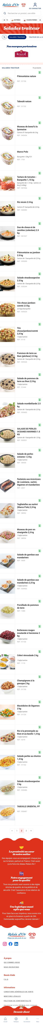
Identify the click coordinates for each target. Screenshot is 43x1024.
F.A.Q (6, 979)
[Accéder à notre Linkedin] (16, 944)
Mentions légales (12, 996)
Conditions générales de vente (18, 992)
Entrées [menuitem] (17, 20)
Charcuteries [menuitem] (32, 20)
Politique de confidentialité (17, 1001)
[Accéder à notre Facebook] (10, 944)
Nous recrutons (11, 967)
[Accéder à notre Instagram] (5, 944)
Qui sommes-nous (12, 962)
